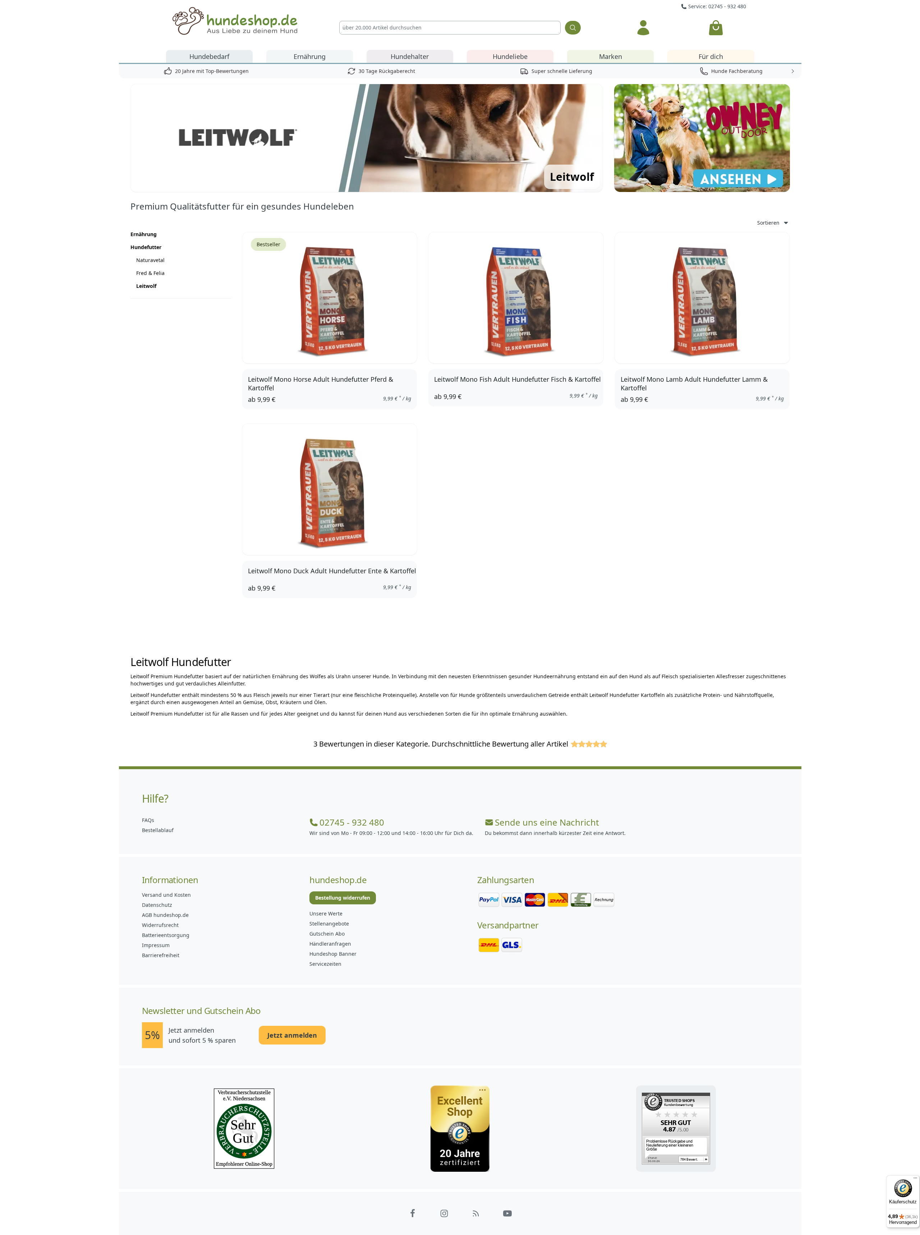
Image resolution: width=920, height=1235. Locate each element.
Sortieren (768, 222)
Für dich (711, 56)
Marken (610, 56)
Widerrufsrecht (160, 925)
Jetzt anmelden (292, 1035)
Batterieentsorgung (165, 935)
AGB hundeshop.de (165, 915)
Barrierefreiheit (160, 955)
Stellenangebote (329, 923)
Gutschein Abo (327, 933)
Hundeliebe (510, 56)
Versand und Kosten (166, 894)
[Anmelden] (643, 27)
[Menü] (915, 1179)
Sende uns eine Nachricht (547, 822)
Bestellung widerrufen (342, 897)
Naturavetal (150, 260)
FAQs (148, 820)
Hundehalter (410, 56)
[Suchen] (573, 28)
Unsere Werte (325, 913)
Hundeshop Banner (332, 953)
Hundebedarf (209, 56)
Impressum (156, 945)
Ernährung (310, 56)
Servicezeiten (325, 963)
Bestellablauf (158, 830)
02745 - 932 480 (351, 822)
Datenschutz (157, 904)
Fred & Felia (150, 273)
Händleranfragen (330, 943)
